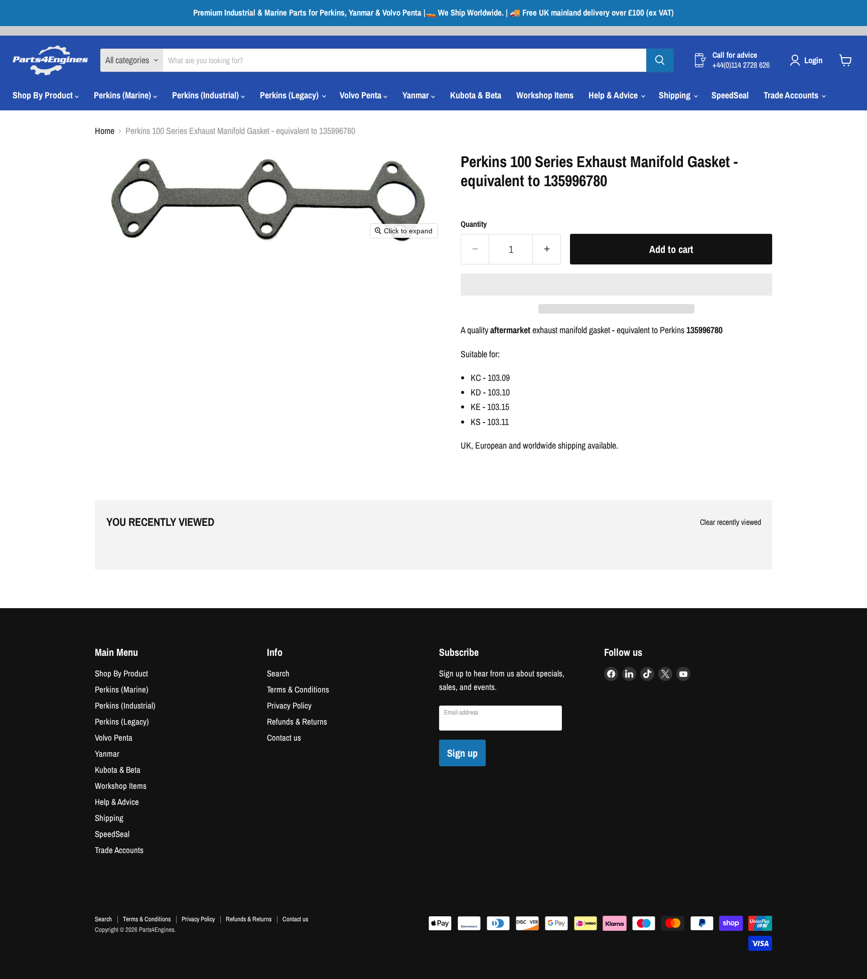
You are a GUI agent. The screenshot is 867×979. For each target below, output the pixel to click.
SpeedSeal (730, 95)
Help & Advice (614, 95)
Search (278, 673)
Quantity (474, 224)
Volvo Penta (361, 95)
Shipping (675, 95)
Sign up (462, 753)
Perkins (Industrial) (206, 95)
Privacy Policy (289, 705)
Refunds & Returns (297, 721)
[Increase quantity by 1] (547, 249)
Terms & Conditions (298, 689)
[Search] (659, 60)
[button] (616, 284)
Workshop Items (544, 95)
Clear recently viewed (730, 522)
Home (104, 131)
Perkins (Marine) (123, 95)
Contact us (284, 737)
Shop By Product (44, 95)
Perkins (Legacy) (290, 95)
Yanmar (416, 95)
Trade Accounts (792, 95)
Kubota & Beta (475, 95)
